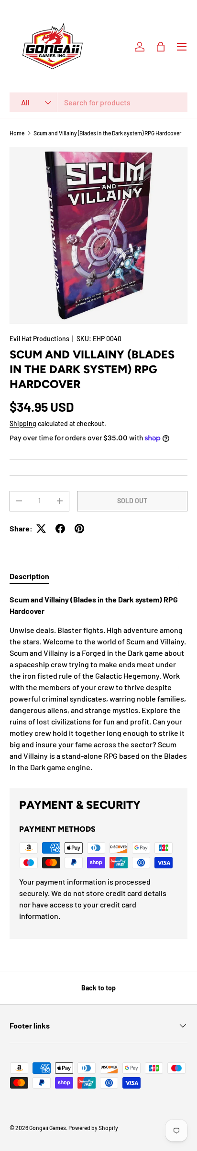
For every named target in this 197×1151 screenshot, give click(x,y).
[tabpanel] (98, 683)
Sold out (132, 501)
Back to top (98, 988)
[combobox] (98, 102)
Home (17, 133)
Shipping (23, 423)
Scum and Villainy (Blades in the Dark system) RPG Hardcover (107, 133)
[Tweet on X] (41, 528)
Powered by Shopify (93, 1127)
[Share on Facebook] (60, 528)
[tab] (29, 576)
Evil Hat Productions (39, 339)
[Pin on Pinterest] (79, 528)
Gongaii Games (47, 1127)
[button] (160, 46)
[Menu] (181, 46)
